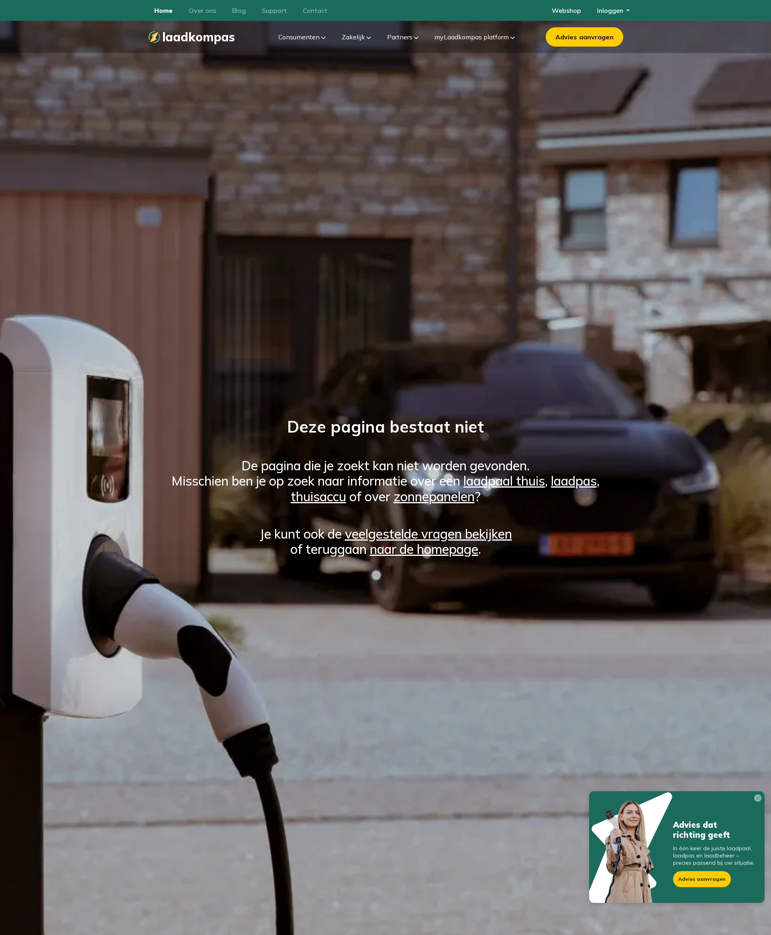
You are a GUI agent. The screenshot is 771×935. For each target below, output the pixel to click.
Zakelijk (354, 37)
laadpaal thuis (504, 481)
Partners (400, 37)
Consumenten (299, 37)
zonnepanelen (434, 496)
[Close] (759, 799)
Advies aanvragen (584, 37)
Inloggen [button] (611, 10)
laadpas (574, 481)
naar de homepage (424, 549)
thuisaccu (318, 496)
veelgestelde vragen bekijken (428, 534)
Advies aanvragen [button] (702, 879)
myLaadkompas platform (472, 37)
